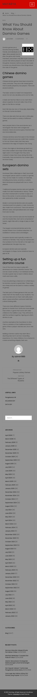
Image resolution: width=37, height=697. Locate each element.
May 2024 (8, 517)
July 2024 (8, 510)
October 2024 (10, 499)
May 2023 (8, 559)
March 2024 (9, 524)
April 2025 (8, 478)
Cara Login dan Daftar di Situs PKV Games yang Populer (16, 674)
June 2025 (8, 471)
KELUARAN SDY (10, 401)
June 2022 (8, 598)
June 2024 (8, 513)
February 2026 (10, 442)
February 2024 (10, 527)
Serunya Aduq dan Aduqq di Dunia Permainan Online (16, 651)
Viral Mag (16, 694)
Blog (4, 20)
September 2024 (11, 503)
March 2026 (9, 439)
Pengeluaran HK (10, 397)
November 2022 (10, 581)
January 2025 (9, 488)
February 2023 (10, 570)
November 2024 (10, 496)
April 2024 (8, 520)
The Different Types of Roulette (15, 378)
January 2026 (9, 446)
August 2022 (9, 591)
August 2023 (9, 549)
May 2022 (8, 602)
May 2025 (8, 474)
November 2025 (10, 453)
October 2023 (10, 542)
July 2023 (8, 552)
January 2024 (9, 531)
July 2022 (8, 595)
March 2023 (9, 566)
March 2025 (9, 481)
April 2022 (8, 605)
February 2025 (10, 485)
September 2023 (11, 545)
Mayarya (9, 4)
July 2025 (8, 467)
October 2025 (10, 457)
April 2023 (8, 563)
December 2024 (10, 492)
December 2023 (10, 535)
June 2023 (8, 556)
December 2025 (10, 449)
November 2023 (10, 538)
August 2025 (9, 464)
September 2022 (11, 588)
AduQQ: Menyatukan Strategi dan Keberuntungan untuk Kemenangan (17, 662)
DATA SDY (8, 404)
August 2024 (9, 506)
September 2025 (11, 460)
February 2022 (10, 613)
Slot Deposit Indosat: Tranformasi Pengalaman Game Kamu (16, 669)
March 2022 (9, 609)
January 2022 (9, 616)
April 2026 (8, 435)
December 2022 (10, 577)
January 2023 (9, 574)
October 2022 (10, 584)
